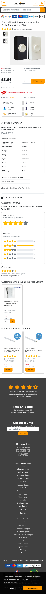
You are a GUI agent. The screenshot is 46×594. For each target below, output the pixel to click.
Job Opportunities (23, 478)
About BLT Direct (23, 469)
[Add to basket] (12, 321)
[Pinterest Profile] (23, 454)
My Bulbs (23, 500)
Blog (23, 466)
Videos (23, 553)
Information (23, 526)
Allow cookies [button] (33, 588)
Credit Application (23, 503)
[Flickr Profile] (26, 454)
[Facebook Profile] (24, 450)
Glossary (23, 550)
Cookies (23, 516)
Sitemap (23, 481)
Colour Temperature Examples (23, 535)
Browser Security (23, 519)
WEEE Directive (23, 544)
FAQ (23, 541)
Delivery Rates (23, 472)
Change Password (23, 491)
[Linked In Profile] (28, 450)
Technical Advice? (13, 197)
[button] (43, 305)
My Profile (23, 488)
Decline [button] (13, 588)
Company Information (23, 463)
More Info (30, 370)
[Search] (42, 9)
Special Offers (23, 547)
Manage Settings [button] (10, 582)
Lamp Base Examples (23, 529)
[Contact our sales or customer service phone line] (35, 3)
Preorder (8, 370)
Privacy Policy (23, 522)
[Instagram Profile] (19, 454)
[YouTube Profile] (21, 450)
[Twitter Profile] (17, 450)
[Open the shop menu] (4, 3)
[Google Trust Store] (6, 16)
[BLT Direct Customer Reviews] (23, 387)
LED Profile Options (23, 532)
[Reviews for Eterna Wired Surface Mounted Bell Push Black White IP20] (7, 30)
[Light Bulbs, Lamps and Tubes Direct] (19, 3)
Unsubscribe (23, 506)
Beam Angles (23, 538)
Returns (23, 509)
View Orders (23, 494)
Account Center (23, 485)
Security (23, 513)
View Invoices (23, 497)
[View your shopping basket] (42, 3)
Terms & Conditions (23, 475)
